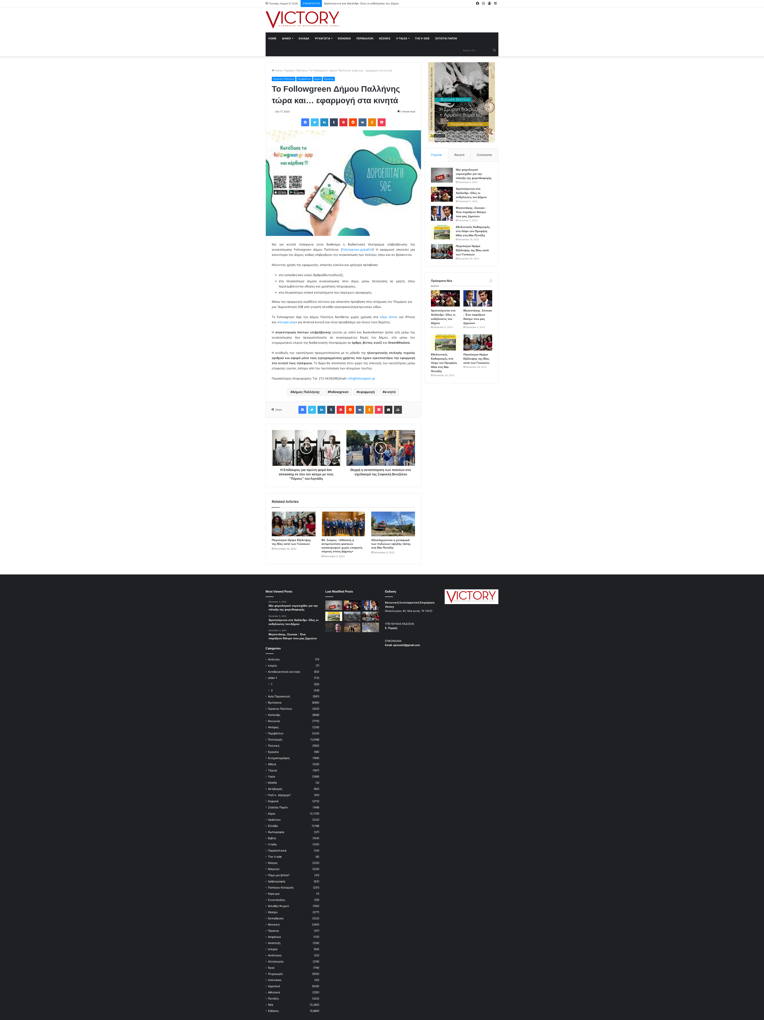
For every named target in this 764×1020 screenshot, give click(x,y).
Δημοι (286, 38)
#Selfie (272, 782)
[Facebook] (305, 122)
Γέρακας (329, 78)
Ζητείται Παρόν (278, 807)
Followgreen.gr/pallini (357, 249)
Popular (436, 155)
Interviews (274, 980)
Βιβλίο (272, 838)
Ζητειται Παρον (446, 38)
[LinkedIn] (324, 122)
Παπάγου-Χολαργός (281, 887)
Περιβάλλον (304, 78)
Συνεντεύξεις (276, 899)
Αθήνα (272, 764)
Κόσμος (273, 862)
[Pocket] (382, 122)
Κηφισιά (273, 801)
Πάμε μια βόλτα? (278, 875)
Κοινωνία (274, 721)
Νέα (270, 1004)
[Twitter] (315, 122)
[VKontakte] (362, 122)
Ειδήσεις (273, 1010)
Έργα (271, 967)
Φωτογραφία (276, 832)
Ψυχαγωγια (322, 38)
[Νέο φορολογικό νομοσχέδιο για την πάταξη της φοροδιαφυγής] (442, 175)
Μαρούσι (274, 869)
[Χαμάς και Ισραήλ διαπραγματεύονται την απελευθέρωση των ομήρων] (352, 616)
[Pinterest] (343, 122)
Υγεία (271, 776)
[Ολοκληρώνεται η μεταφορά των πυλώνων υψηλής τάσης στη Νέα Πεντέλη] (393, 524)
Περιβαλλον (364, 38)
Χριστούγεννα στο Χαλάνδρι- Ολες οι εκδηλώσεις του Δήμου (471, 193)
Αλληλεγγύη (276, 961)
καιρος (272, 665)
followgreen (339, 392)
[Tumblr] (334, 122)
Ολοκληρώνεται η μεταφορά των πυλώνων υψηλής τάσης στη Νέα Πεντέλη (391, 543)
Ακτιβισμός (275, 788)
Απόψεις (273, 727)
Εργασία (273, 751)
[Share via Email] (388, 410)
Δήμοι (317, 78)
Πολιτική (273, 745)
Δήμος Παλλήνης (306, 392)
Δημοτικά (274, 986)
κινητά (390, 392)
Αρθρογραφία (276, 881)
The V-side (422, 38)
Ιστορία (273, 949)
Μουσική (274, 924)
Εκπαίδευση (276, 918)
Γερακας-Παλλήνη (296, 70)
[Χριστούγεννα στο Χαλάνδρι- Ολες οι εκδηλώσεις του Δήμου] (442, 194)
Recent (459, 155)
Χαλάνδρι (274, 714)
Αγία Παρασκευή (279, 696)
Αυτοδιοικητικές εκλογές (284, 671)
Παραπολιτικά (277, 850)
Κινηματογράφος (279, 758)
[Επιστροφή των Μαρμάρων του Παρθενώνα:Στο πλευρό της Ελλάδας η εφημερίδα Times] (352, 627)
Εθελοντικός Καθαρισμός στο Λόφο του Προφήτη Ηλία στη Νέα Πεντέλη (473, 231)
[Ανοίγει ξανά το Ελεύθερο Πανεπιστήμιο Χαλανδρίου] (333, 627)
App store (388, 317)
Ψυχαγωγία (275, 973)
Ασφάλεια (274, 936)
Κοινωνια (344, 38)
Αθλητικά (274, 992)
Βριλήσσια (275, 702)
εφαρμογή (367, 392)
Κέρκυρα (274, 893)
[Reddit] (353, 122)
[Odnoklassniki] (372, 122)
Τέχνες (272, 770)
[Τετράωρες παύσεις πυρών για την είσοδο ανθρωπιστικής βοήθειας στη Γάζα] (370, 627)
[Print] (398, 410)
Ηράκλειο (274, 819)
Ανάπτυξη (274, 943)
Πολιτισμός (275, 739)
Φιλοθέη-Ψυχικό (278, 906)
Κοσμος (385, 38)
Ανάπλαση (275, 955)
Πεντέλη (273, 998)
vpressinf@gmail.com (406, 645)
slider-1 (272, 677)
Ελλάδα (273, 825)
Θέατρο (273, 912)
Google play (287, 322)
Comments (484, 155)
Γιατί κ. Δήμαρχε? (279, 795)
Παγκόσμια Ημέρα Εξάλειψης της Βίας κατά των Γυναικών (472, 250)
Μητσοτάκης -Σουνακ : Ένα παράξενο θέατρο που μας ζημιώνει (363, 3)
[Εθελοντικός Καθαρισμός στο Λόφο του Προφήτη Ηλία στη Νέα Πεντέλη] (442, 232)
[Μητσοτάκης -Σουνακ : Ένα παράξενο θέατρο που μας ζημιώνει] (442, 213)
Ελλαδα (304, 38)
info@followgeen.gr (361, 378)
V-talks (401, 38)
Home (272, 38)
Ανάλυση (274, 659)
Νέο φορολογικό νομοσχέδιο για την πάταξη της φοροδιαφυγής (474, 174)
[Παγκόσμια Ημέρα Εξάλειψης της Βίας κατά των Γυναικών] (294, 524)
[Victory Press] (302, 19)
